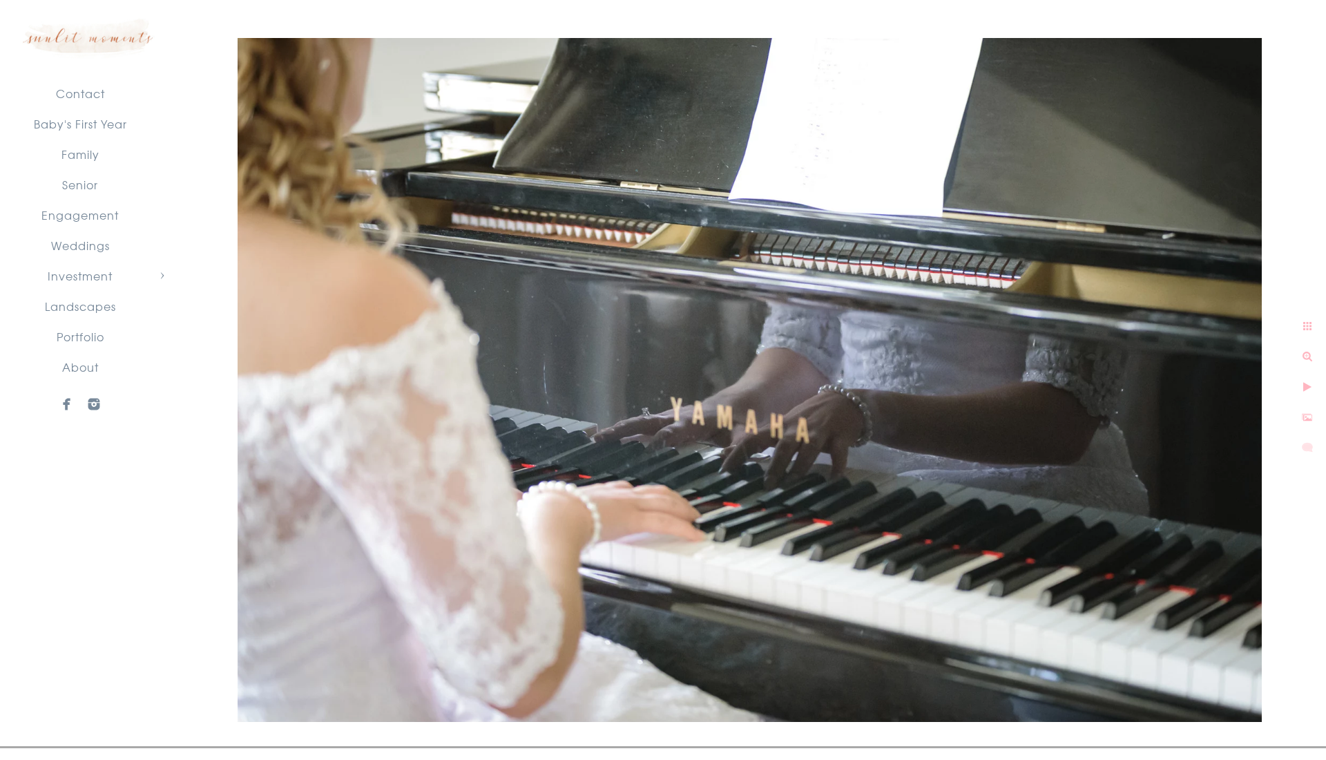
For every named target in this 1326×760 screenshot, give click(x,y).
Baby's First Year (80, 123)
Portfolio (80, 336)
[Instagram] (94, 404)
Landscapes (80, 306)
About (80, 367)
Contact (80, 93)
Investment (80, 275)
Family (80, 154)
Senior (80, 184)
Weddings (80, 245)
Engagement (80, 215)
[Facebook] (67, 404)
